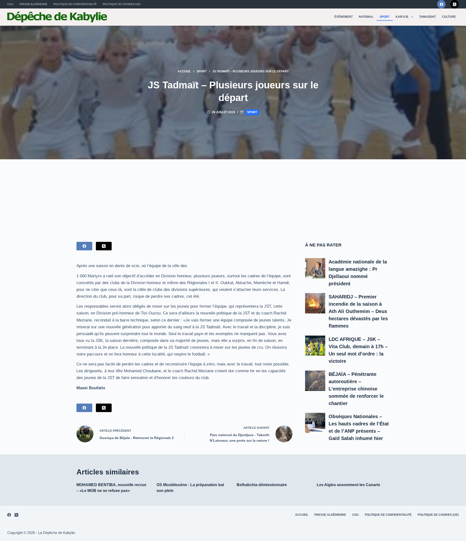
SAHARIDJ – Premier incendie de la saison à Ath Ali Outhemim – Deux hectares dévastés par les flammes (358, 311)
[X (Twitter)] (454, 4)
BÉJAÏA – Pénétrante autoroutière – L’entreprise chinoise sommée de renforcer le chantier (356, 389)
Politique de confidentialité (75, 4)
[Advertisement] (233, 196)
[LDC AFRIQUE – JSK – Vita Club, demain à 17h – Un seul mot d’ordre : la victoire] (315, 346)
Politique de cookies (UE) (122, 4)
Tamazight (427, 16)
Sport (385, 16)
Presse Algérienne (33, 4)
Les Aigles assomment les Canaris (348, 485)
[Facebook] (441, 4)
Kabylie (402, 16)
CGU (10, 4)
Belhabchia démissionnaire (262, 485)
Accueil (301, 514)
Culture (449, 16)
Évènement (343, 16)
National (366, 16)
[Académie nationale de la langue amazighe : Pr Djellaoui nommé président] (315, 268)
